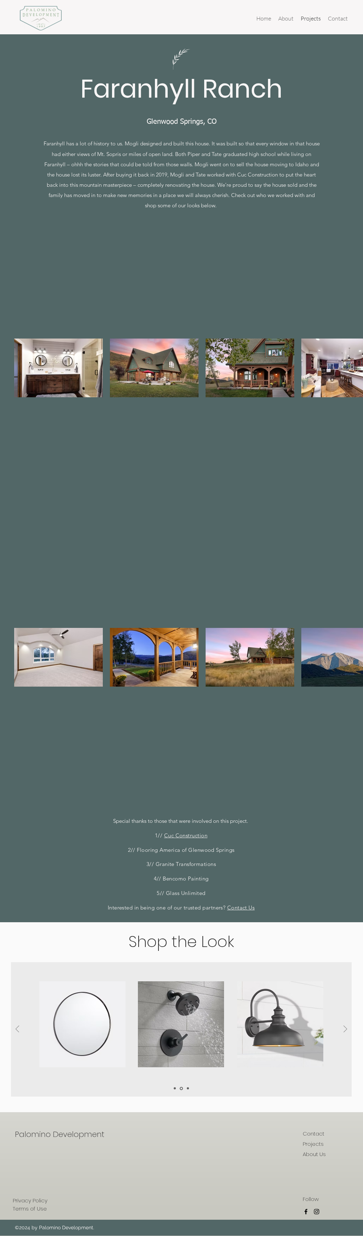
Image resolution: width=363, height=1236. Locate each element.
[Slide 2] (181, 1088)
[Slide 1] (175, 1088)
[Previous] (17, 1030)
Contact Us (241, 907)
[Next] (345, 1030)
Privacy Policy (30, 1200)
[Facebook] (305, 1211)
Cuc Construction (185, 835)
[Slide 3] (188, 1088)
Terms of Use (30, 1208)
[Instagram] (316, 1211)
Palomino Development (59, 1134)
